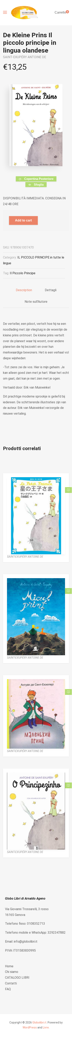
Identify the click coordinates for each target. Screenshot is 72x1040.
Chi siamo (11, 972)
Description (24, 290)
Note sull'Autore (36, 302)
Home (9, 966)
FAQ (8, 989)
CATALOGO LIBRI (17, 977)
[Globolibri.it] (24, 12)
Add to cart (23, 220)
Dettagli (50, 290)
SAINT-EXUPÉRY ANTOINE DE (24, 57)
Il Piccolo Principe (22, 273)
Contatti (11, 983)
